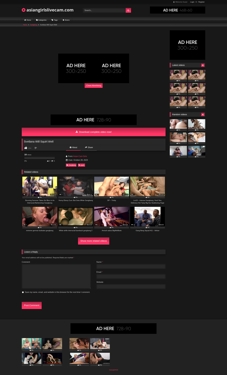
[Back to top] (219, 368)
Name (99, 262)
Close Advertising (93, 85)
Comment (26, 262)
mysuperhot (113, 370)
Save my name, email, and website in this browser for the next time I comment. (57, 292)
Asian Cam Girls (80, 156)
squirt (82, 165)
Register (201, 2)
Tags (56, 20)
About (74, 147)
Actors (67, 20)
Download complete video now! (95, 132)
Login (192, 2)
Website (99, 282)
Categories (42, 20)
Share (90, 147)
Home (29, 20)
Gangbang (33, 25)
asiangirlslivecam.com (49, 10)
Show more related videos (93, 241)
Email (99, 272)
